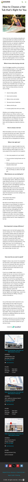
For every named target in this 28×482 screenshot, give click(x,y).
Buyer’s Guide (11, 475)
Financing (17, 475)
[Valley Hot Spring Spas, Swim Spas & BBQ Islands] (5, 2)
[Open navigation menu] (25, 2)
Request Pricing (6, 472)
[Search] (22, 2)
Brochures (13, 472)
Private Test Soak (20, 472)
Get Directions (10, 362)
